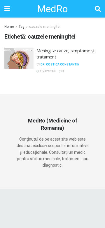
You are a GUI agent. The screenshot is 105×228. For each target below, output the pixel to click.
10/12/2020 (47, 71)
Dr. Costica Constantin (60, 64)
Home (9, 27)
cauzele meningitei (44, 27)
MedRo (52, 9)
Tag (21, 27)
